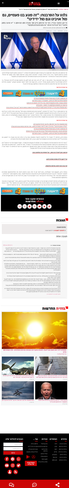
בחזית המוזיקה (63, 460)
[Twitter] (18, 465)
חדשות (66, 9)
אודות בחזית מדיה (42, 462)
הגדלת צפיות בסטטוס (32, 452)
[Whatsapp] (18, 459)
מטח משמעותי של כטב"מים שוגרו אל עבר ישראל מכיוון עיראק (50, 124)
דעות (56, 449)
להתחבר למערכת (59, 230)
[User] (9, 472)
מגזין (56, 446)
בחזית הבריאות (63, 449)
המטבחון (54, 455)
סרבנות (49, 27)
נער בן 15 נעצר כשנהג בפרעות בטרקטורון (56, 166)
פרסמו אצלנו (44, 456)
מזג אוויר (55, 457)
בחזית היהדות (63, 457)
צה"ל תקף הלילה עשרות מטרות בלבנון (56, 159)
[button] (58, 3)
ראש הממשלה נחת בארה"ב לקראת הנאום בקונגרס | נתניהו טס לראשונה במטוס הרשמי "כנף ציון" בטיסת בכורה (36, 107)
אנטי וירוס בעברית (33, 449)
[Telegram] (12, 459)
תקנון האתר (44, 459)
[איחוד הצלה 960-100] (34, 96)
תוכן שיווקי (54, 460)
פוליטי (61, 9)
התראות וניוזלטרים (42, 446)
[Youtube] (6, 465)
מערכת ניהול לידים (33, 446)
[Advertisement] (34, 420)
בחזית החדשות (63, 446)
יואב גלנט (54, 27)
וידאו (56, 444)
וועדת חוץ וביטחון (59, 27)
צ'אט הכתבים (63, 444)
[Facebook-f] (6, 459)
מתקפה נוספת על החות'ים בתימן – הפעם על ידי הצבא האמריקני (49, 100)
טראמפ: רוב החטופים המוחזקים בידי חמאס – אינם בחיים (51, 105)
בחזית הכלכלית (62, 452)
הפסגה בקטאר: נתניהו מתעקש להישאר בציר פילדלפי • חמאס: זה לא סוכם (47, 103)
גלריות (55, 452)
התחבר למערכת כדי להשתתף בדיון (53, 294)
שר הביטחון (45, 27)
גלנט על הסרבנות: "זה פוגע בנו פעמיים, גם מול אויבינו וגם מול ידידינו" (34, 16)
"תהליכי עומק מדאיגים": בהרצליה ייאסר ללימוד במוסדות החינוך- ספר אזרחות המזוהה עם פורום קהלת (39, 126)
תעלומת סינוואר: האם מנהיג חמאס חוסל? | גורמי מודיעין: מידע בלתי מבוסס (46, 131)
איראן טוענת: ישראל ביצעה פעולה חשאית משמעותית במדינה (50, 98)
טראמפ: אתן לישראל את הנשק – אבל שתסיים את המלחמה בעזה (49, 152)
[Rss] (15, 472)
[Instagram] (12, 465)
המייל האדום (44, 454)
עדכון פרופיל (44, 444)
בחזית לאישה (63, 455)
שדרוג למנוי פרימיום (44, 450)
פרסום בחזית (34, 444)
